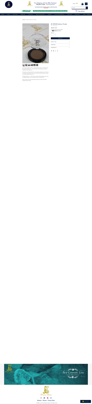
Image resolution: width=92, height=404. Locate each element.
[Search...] (87, 8)
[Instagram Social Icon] (47, 398)
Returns (45, 400)
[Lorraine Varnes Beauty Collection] (41, 398)
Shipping (39, 400)
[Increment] (55, 35)
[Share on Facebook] (51, 50)
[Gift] (76, 11)
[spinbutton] (53, 35)
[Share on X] (57, 50)
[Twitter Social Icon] (51, 398)
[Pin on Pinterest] (53, 50)
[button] (9, 4)
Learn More (59, 30)
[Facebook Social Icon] (44, 398)
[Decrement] (51, 35)
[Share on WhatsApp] (55, 50)
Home (23, 19)
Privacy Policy (51, 400)
